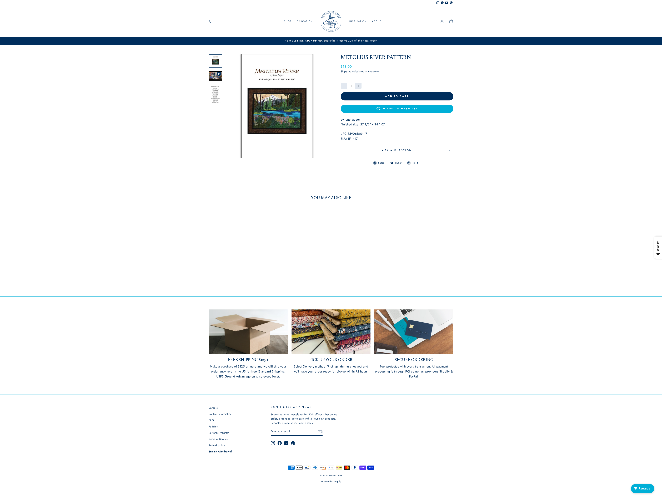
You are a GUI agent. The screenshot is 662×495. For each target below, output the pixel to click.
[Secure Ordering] (413, 331)
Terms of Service (218, 439)
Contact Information (220, 414)
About (376, 21)
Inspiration (358, 21)
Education (305, 21)
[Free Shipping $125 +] (248, 331)
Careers (213, 408)
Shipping (346, 71)
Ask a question (397, 150)
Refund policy (217, 445)
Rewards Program (219, 433)
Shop (288, 21)
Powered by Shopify (331, 481)
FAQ (211, 420)
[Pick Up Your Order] (331, 331)
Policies (213, 426)
